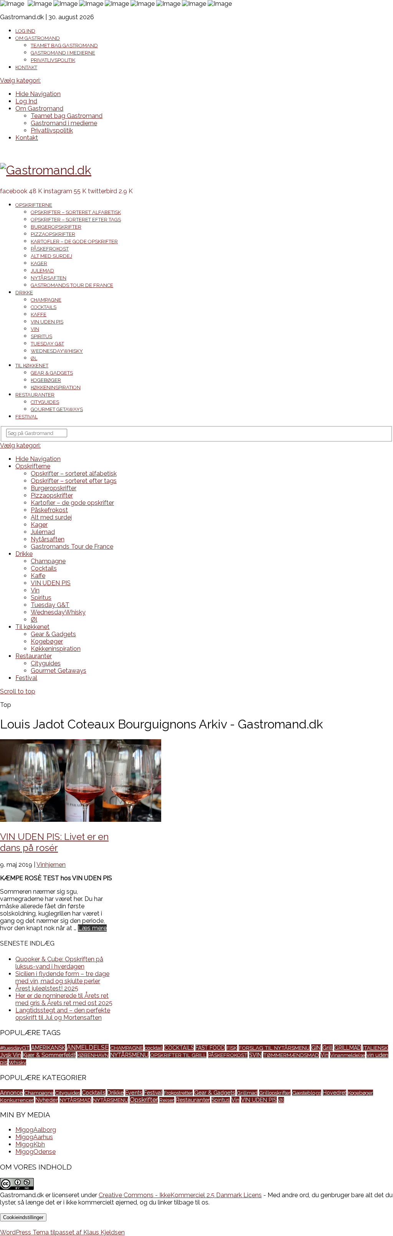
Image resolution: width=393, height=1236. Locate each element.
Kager (39, 263)
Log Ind (25, 31)
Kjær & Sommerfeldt (49, 1055)
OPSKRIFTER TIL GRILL (178, 1055)
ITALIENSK (375, 1048)
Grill (327, 1047)
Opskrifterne (33, 205)
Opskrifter (144, 1099)
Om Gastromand (37, 38)
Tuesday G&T (47, 344)
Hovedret (334, 1093)
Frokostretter (178, 1093)
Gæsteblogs (306, 1093)
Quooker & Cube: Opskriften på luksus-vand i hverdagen (59, 963)
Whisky (17, 1062)
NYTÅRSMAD (75, 1100)
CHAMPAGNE (126, 1048)
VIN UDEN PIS (47, 322)
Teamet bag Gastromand (64, 45)
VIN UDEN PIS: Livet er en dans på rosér (54, 842)
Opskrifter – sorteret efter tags (76, 219)
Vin (35, 329)
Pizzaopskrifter (53, 234)
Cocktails (43, 307)
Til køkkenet (31, 365)
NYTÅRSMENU (129, 1055)
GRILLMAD (347, 1048)
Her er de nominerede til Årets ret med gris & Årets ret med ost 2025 (63, 999)
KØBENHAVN (93, 1055)
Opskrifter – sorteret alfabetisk (76, 212)
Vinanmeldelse (347, 1055)
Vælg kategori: (20, 80)
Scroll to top (17, 691)
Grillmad (247, 1093)
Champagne (46, 300)
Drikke (24, 292)
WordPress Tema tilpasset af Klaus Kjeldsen (62, 1232)
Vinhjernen (51, 864)
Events (133, 1093)
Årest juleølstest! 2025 (46, 988)
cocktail (154, 1048)
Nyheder (46, 1100)
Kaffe (38, 314)
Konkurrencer (17, 1100)
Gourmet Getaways (57, 409)
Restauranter (34, 395)
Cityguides (45, 402)
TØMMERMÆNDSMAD (291, 1055)
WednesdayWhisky (57, 351)
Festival (26, 417)
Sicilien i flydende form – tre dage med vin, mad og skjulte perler (62, 977)
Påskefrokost (50, 249)
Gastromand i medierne (63, 53)
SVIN (255, 1055)
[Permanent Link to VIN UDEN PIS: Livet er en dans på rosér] (80, 819)
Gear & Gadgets (52, 373)
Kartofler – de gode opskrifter (74, 241)
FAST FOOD (210, 1048)
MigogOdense (35, 1151)
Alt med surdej (51, 256)
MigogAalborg (35, 1129)
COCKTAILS (179, 1048)
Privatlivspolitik (53, 60)
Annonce (11, 1092)
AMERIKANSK (48, 1047)
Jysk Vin (10, 1055)
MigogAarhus (34, 1137)
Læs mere (92, 928)
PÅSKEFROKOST (228, 1055)
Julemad (42, 271)
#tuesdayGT (15, 1048)
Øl (34, 358)
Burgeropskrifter (56, 227)
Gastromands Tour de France (72, 285)
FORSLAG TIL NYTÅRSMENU (274, 1048)
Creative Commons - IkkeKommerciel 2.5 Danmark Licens (180, 1195)
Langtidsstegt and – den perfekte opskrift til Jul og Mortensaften (62, 1014)
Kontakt (26, 67)
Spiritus (41, 336)
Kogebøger (46, 380)
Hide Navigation (38, 94)
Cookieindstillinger (23, 1217)
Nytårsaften (48, 278)
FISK (231, 1048)
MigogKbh (30, 1144)
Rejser (166, 1100)
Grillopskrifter (275, 1093)
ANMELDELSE (88, 1047)
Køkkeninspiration (56, 387)
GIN (316, 1047)
